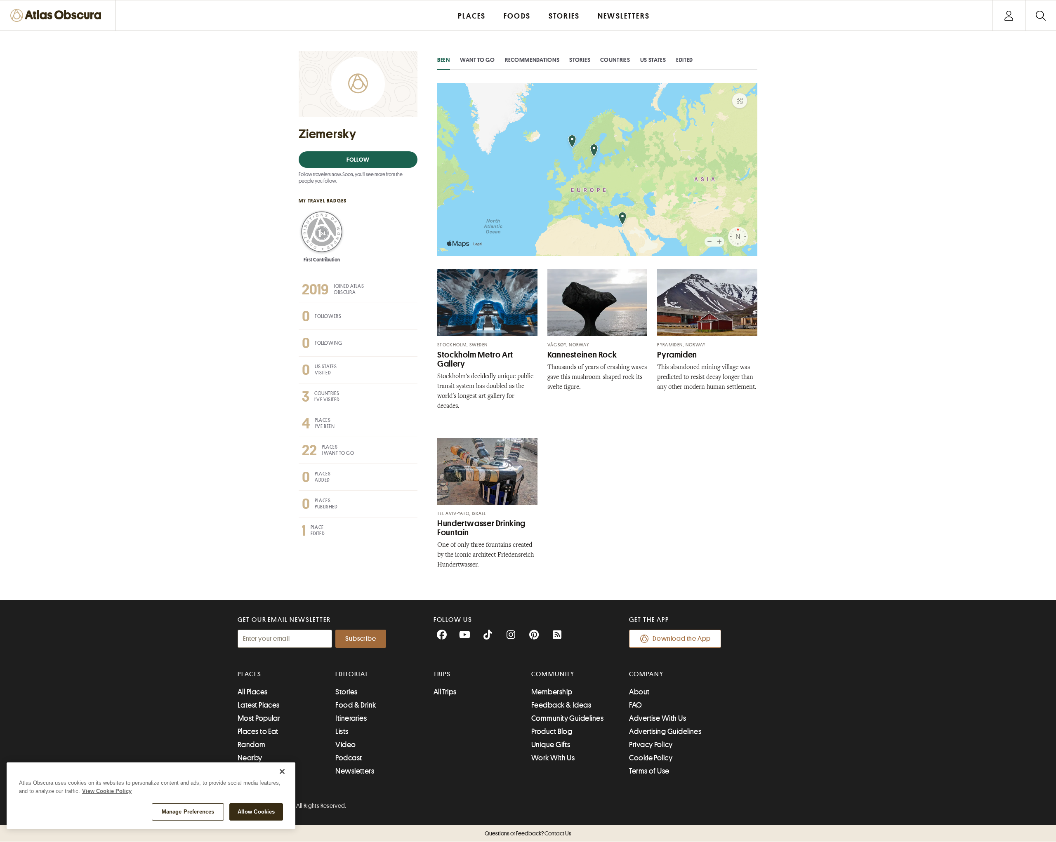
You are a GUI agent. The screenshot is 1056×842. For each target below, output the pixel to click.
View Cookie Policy (107, 791)
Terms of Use (649, 771)
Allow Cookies (256, 812)
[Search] (1040, 15)
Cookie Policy (650, 758)
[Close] (282, 771)
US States (653, 60)
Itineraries (351, 718)
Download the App (682, 638)
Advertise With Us (657, 718)
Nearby (250, 758)
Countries (615, 60)
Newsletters (354, 771)
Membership (552, 692)
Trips (442, 674)
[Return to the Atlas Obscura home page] (58, 15)
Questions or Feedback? (528, 833)
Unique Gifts (550, 744)
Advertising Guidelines (665, 731)
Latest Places (259, 705)
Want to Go (477, 60)
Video (345, 744)
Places (250, 674)
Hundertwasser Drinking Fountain (481, 528)
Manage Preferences (188, 812)
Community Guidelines (567, 718)
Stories (579, 60)
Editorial (351, 674)
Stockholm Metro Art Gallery (475, 359)
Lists (341, 731)
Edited (684, 60)
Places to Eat (258, 731)
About (639, 692)
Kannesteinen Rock (582, 354)
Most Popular (259, 718)
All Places (253, 692)
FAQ (635, 705)
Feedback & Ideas (561, 705)
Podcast (348, 758)
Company (646, 674)
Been (443, 60)
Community (553, 674)
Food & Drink (355, 705)
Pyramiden (677, 354)
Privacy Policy (650, 744)
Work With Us (553, 758)
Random (252, 744)
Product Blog (551, 731)
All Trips (445, 692)
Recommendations (532, 60)
